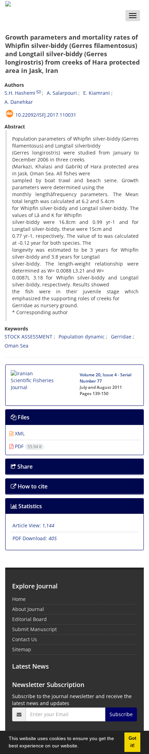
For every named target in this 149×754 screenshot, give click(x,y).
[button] (81, 747)
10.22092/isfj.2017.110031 (45, 114)
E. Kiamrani (96, 93)
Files (22, 417)
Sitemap (21, 649)
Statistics (29, 506)
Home (19, 599)
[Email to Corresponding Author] (39, 91)
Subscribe (121, 714)
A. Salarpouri (62, 93)
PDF (28, 446)
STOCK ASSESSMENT (28, 336)
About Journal (28, 609)
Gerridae (121, 336)
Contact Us (24, 639)
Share (24, 466)
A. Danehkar (19, 102)
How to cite (31, 486)
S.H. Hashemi (20, 93)
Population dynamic (82, 336)
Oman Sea (16, 345)
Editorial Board (29, 619)
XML (19, 433)
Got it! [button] (132, 742)
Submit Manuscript (34, 629)
